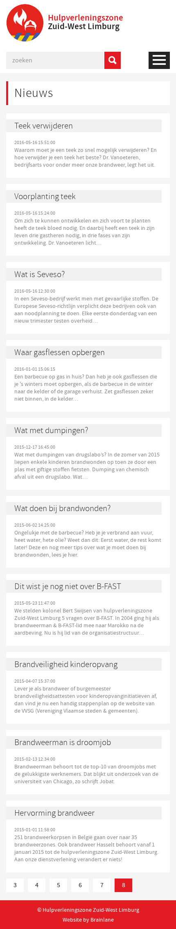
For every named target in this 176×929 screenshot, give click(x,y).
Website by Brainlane (88, 919)
